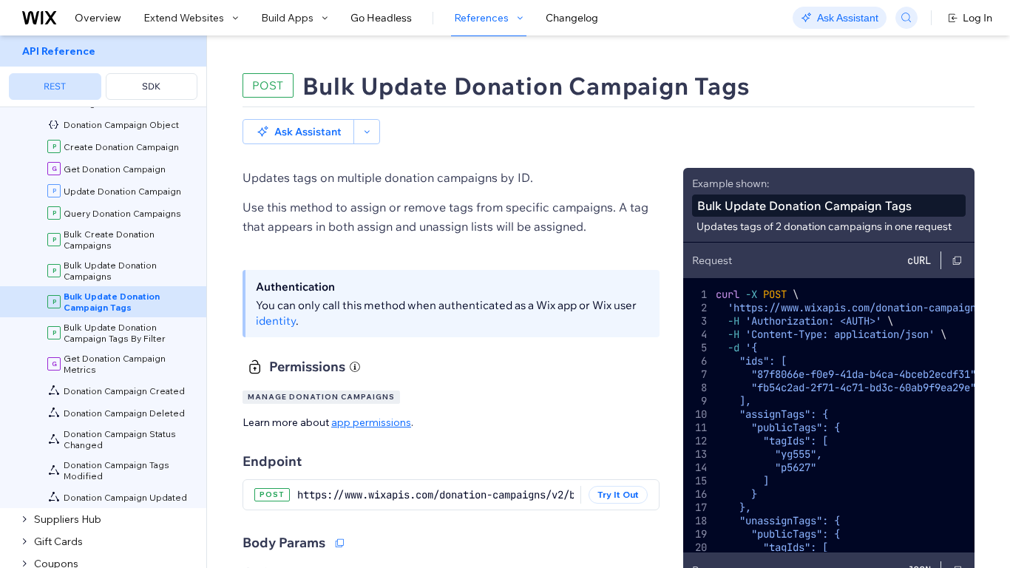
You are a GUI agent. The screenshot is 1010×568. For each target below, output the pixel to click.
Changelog (572, 17)
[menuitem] (103, 71)
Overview (98, 17)
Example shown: (730, 183)
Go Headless (381, 17)
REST (55, 86)
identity (276, 321)
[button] (298, 131)
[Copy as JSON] (339, 543)
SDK (151, 86)
